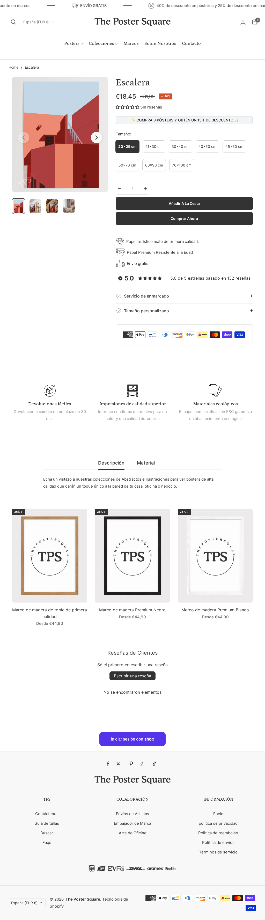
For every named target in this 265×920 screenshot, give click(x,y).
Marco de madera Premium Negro (132, 609)
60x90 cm (154, 165)
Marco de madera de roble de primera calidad (49, 613)
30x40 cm (180, 146)
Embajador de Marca (132, 823)
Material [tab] (146, 463)
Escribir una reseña (132, 675)
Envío (218, 813)
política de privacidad (218, 823)
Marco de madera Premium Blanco (215, 609)
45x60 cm (234, 146)
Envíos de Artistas (132, 813)
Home (13, 67)
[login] (243, 22)
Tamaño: (123, 134)
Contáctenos (46, 813)
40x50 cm (207, 146)
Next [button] (96, 137)
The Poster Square (82, 899)
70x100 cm (182, 165)
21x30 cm (154, 146)
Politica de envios (218, 842)
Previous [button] (23, 137)
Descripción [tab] (111, 463)
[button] (13, 22)
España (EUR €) (36, 22)
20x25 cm (127, 146)
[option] (60, 134)
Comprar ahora (184, 218)
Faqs (46, 842)
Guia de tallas (46, 823)
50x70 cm (127, 165)
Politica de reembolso (218, 832)
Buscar (46, 832)
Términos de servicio (218, 852)
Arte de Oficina (132, 832)
